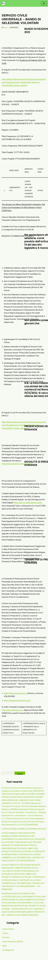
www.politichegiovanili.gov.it (16, 693)
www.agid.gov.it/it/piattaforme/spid (28, 503)
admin (5, 27)
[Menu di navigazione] (43, 3)
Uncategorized (8, 950)
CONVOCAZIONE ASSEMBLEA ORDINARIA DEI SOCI (24, 829)
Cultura (5, 933)
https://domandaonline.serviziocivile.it (17, 464)
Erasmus (5, 937)
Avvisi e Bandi (8, 929)
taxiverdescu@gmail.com (12, 710)
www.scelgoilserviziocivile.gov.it (17, 700)
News (4, 946)
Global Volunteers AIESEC (12, 942)
